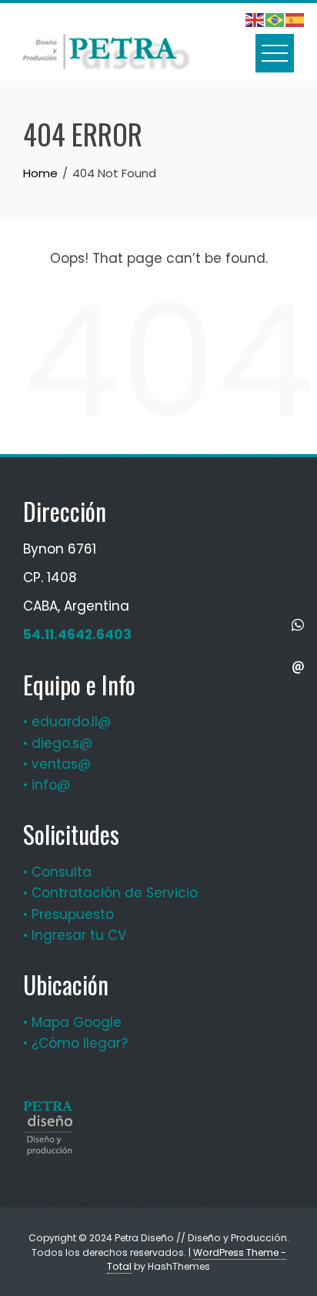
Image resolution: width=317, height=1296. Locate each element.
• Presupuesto (68, 914)
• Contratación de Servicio (110, 893)
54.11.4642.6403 (77, 634)
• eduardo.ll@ (67, 721)
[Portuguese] (275, 19)
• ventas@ (57, 764)
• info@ (46, 785)
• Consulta (57, 872)
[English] (255, 19)
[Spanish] (295, 19)
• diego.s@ (57, 743)
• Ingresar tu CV (74, 935)
